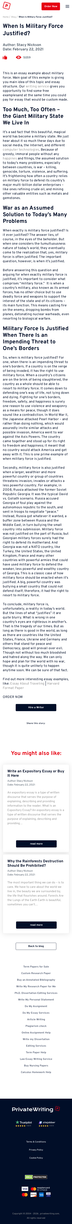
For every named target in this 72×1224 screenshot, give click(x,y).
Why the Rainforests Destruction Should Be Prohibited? (35, 863)
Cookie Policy (36, 1158)
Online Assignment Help (36, 1032)
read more (36, 843)
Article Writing (36, 1019)
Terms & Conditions (36, 1141)
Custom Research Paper (36, 973)
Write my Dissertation (36, 1039)
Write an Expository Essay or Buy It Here (35, 773)
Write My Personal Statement (36, 999)
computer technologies (21, 150)
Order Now (50, 6)
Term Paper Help (36, 1052)
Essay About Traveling (27, 684)
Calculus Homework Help (36, 1072)
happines (10, 158)
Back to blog (36, 946)
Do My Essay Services (36, 1013)
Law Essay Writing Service (36, 1059)
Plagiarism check (36, 1026)
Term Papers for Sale (36, 966)
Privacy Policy (36, 1150)
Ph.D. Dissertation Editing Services (36, 993)
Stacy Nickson (29, 45)
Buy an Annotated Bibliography (36, 980)
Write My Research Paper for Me (36, 986)
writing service (37, 86)
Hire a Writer (36, 707)
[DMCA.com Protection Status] (36, 1177)
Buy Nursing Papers (36, 1065)
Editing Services (36, 1046)
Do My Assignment (36, 1006)
